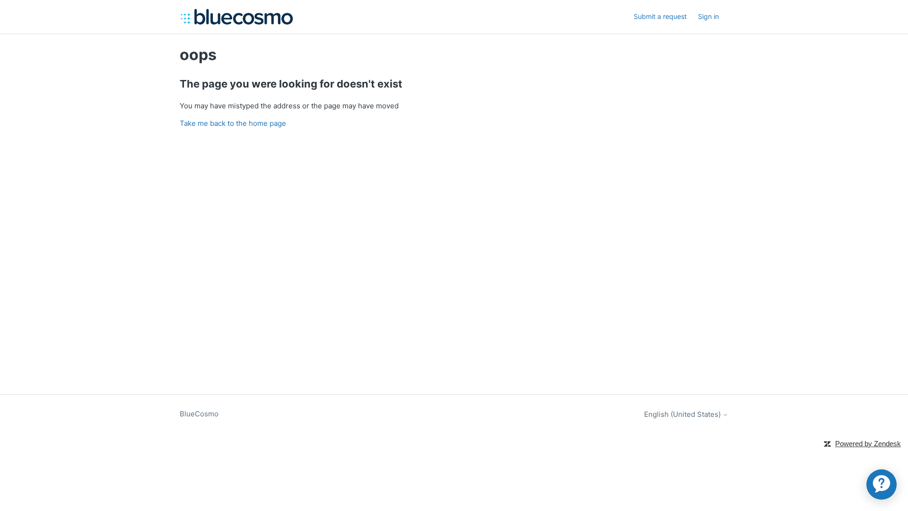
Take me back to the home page (233, 123)
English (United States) (683, 414)
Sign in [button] (708, 16)
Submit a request (660, 16)
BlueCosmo (199, 413)
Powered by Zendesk (868, 444)
